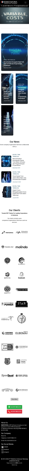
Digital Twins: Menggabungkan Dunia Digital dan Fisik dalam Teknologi (19, 192)
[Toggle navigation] (25, 2)
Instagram (6, 452)
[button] (2, 15)
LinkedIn (6, 447)
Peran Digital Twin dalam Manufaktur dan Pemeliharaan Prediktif (19, 177)
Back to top (14, 464)
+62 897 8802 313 (11, 438)
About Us (3, 435)
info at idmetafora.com (10, 440)
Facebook (6, 449)
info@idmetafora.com (21, 6)
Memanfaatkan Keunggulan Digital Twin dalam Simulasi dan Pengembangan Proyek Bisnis (19, 162)
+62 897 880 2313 (7, 6)
